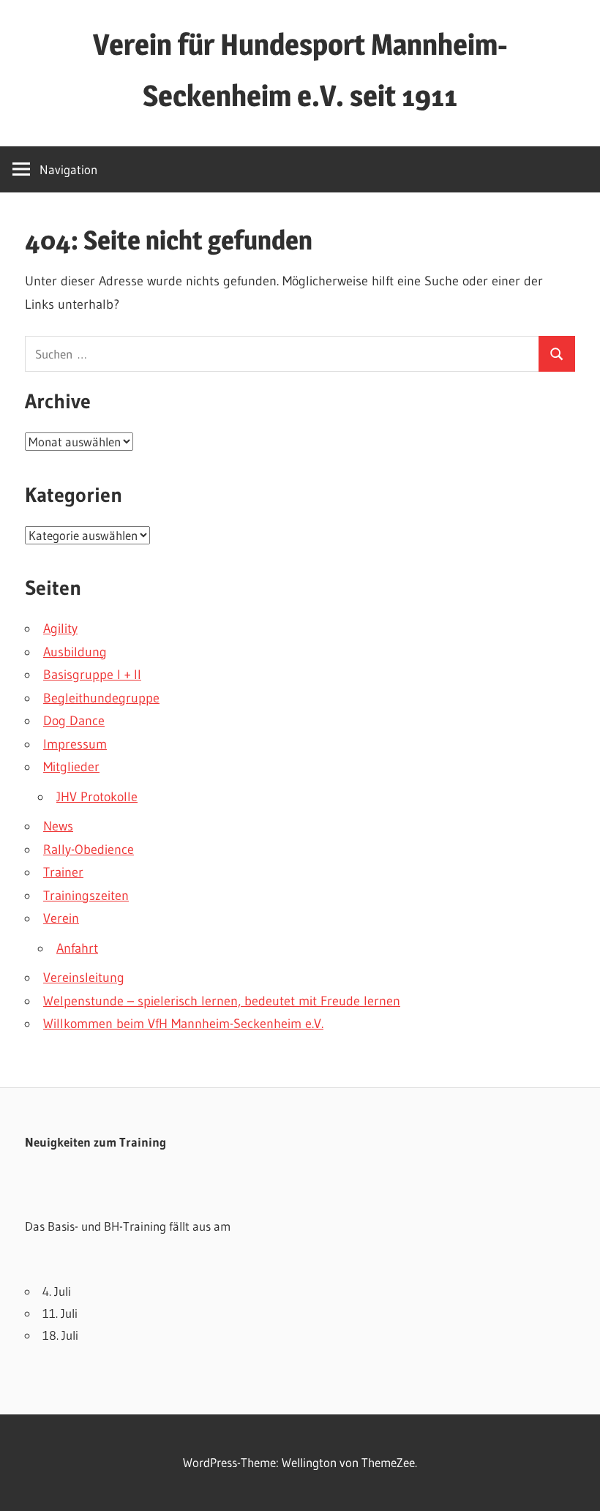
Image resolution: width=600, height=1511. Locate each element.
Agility (60, 628)
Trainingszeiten (86, 896)
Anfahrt (77, 948)
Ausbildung (75, 652)
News (58, 826)
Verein (61, 918)
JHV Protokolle (97, 797)
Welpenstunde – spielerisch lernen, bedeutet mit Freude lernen (221, 1001)
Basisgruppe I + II (92, 675)
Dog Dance (74, 721)
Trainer (63, 872)
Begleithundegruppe (101, 698)
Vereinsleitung (83, 978)
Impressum (75, 744)
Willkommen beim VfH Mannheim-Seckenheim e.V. (183, 1024)
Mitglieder (71, 767)
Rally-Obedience (88, 849)
